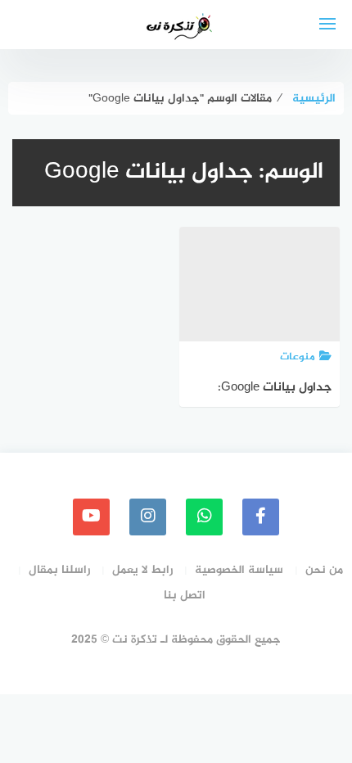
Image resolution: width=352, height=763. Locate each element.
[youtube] (91, 517)
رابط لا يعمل (142, 570)
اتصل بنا (184, 595)
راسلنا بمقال (59, 570)
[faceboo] (260, 517)
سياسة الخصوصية (239, 570)
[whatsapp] (204, 517)
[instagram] (147, 517)
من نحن (324, 570)
